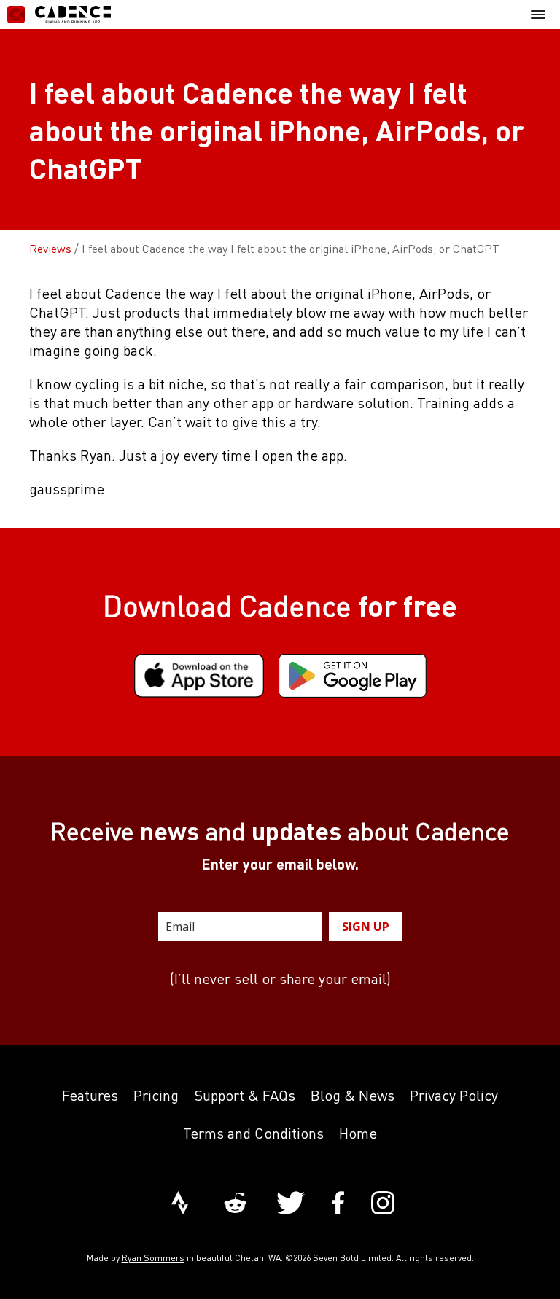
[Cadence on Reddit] (235, 1204)
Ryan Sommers (153, 1257)
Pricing (156, 1095)
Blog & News (352, 1095)
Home (358, 1133)
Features (90, 1095)
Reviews (50, 248)
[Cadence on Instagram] (382, 1204)
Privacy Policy (454, 1095)
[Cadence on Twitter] (290, 1204)
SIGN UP (365, 926)
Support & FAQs (244, 1095)
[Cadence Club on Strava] (180, 1204)
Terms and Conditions (253, 1133)
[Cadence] (59, 14)
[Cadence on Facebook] (338, 1204)
